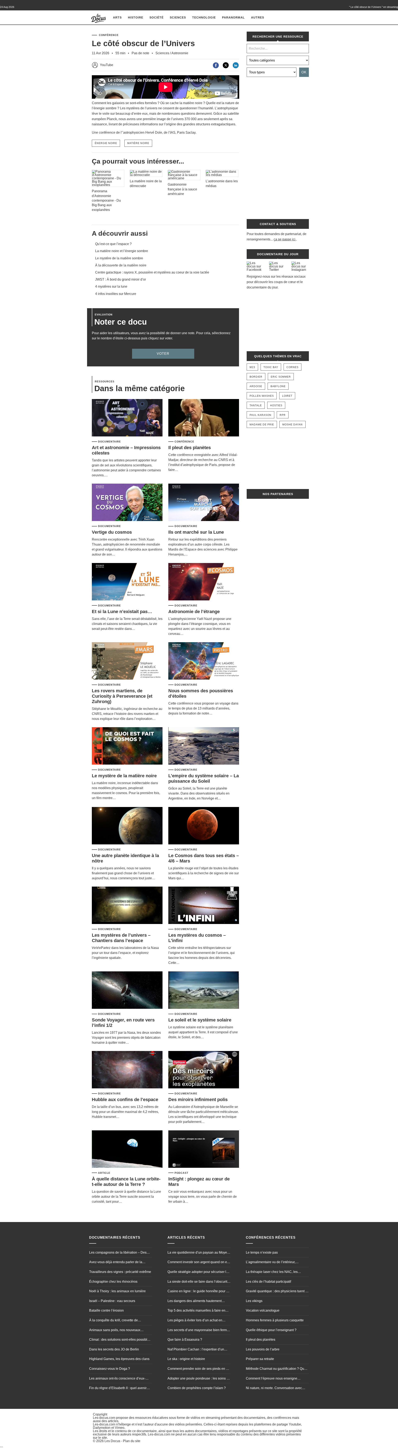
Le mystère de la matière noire (124, 775)
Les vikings (254, 1301)
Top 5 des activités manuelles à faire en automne (196, 1311)
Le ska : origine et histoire (186, 1359)
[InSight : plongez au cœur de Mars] (203, 1149)
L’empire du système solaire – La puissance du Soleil (203, 778)
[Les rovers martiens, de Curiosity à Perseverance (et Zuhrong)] (127, 661)
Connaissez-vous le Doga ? (109, 1368)
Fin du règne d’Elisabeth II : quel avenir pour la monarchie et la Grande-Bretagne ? (120, 1388)
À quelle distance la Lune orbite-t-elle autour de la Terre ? (126, 1181)
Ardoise (256, 386)
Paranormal (233, 17)
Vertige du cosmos (112, 532)
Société (156, 17)
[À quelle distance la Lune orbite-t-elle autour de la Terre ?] (127, 1149)
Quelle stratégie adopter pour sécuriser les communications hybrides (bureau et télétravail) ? (198, 1272)
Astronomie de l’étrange (194, 611)
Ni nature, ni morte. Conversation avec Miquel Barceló (274, 1388)
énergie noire (106, 143)
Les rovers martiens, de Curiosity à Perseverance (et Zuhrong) (122, 696)
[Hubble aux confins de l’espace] (127, 1070)
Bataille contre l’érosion (106, 1310)
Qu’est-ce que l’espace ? (113, 244)
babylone (278, 386)
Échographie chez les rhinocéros (113, 1281)
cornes (292, 367)
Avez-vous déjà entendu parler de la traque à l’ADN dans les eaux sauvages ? (119, 1262)
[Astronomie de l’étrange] (203, 582)
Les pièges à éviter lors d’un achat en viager (194, 1320)
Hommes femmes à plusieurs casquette (275, 1320)
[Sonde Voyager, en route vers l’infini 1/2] (127, 990)
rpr (283, 415)
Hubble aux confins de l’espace (125, 1099)
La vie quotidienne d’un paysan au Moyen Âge (198, 1253)
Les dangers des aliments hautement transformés (194, 1301)
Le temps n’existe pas (262, 1252)
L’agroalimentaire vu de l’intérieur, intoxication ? (270, 1262)
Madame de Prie (262, 424)
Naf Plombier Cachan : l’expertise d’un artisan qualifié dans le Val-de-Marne (195, 1350)
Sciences (178, 17)
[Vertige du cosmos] (127, 503)
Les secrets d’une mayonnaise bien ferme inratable (198, 1330)
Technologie (204, 17)
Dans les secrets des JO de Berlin (114, 1349)
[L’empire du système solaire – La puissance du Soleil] (203, 746)
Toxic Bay (270, 367)
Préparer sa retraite (260, 1359)
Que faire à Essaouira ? (184, 1339)
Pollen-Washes (262, 395)
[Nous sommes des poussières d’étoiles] (203, 661)
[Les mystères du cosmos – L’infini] (203, 906)
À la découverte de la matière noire (120, 265)
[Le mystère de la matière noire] (127, 746)
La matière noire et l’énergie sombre (121, 251)
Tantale (256, 405)
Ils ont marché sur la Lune (196, 532)
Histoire (135, 17)
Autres (257, 17)
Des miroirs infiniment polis (198, 1099)
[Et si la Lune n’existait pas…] (127, 582)
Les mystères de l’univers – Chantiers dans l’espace (121, 938)
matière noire (138, 143)
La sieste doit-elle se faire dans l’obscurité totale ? (198, 1282)
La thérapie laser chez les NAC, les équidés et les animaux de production (273, 1272)
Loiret (287, 395)
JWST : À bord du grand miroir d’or (120, 279)
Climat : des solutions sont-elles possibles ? (120, 1340)
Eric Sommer (281, 376)
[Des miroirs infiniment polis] (203, 1070)
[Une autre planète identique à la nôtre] (127, 826)
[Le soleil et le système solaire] (203, 990)
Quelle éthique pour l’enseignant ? (271, 1330)
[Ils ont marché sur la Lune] (203, 503)
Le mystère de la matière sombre (119, 258)
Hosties (276, 405)
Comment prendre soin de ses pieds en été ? (199, 1369)
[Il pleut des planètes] (203, 418)
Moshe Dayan (292, 424)
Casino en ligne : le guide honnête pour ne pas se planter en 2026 (198, 1291)
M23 (252, 367)
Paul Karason (260, 415)
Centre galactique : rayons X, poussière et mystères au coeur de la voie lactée (152, 272)
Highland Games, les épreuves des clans (119, 1359)
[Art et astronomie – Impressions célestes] (127, 418)
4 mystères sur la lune (111, 286)
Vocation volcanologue (262, 1310)
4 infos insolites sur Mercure (115, 294)
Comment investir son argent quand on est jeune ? (198, 1262)
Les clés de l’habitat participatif (268, 1281)
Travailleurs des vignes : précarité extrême (120, 1272)
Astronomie (179, 53)
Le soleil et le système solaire (199, 1020)
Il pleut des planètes (189, 447)
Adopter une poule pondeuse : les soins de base (198, 1379)
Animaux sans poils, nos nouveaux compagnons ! (114, 1330)
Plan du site (131, 1441)
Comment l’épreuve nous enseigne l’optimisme (271, 1379)
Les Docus (112, 1441)
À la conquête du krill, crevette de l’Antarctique (113, 1320)
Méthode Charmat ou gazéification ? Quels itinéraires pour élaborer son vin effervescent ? (277, 1369)
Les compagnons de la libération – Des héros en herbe (118, 1253)
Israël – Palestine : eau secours (112, 1301)
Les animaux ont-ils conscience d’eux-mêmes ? (117, 1379)
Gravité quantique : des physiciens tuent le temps (277, 1291)
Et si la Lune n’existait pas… (122, 611)
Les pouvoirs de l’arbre (262, 1349)
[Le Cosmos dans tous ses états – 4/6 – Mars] (203, 826)
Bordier (256, 376)
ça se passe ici (284, 239)
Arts (117, 17)
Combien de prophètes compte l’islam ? (196, 1388)
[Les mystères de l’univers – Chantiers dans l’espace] (127, 906)
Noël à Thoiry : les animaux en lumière (117, 1291)
